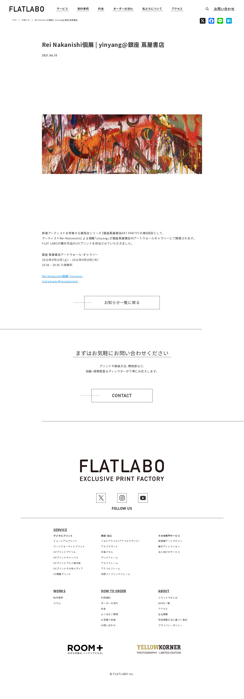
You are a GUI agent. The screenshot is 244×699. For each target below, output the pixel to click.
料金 (101, 9)
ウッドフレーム (109, 557)
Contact (122, 396)
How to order (113, 591)
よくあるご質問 (109, 614)
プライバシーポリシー (170, 625)
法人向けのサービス (169, 551)
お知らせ (26, 19)
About (163, 591)
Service (60, 530)
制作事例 (83, 9)
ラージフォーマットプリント (69, 546)
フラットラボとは (168, 597)
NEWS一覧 (164, 603)
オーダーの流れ (123, 9)
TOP (14, 19)
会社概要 (163, 614)
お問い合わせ (224, 9)
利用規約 (106, 597)
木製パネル (107, 551)
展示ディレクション (169, 546)
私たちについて (152, 9)
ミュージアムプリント (65, 540)
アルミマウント (109, 546)
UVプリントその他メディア (68, 568)
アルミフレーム (109, 562)
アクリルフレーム (110, 568)
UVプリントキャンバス (65, 557)
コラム (57, 603)
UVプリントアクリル (64, 551)
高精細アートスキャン (170, 540)
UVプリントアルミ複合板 (67, 562)
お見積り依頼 (108, 619)
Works (59, 591)
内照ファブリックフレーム (115, 574)
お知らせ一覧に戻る (122, 302)
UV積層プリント (62, 574)
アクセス (177, 9)
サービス (62, 9)
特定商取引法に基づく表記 (172, 619)
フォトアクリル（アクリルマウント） (120, 540)
